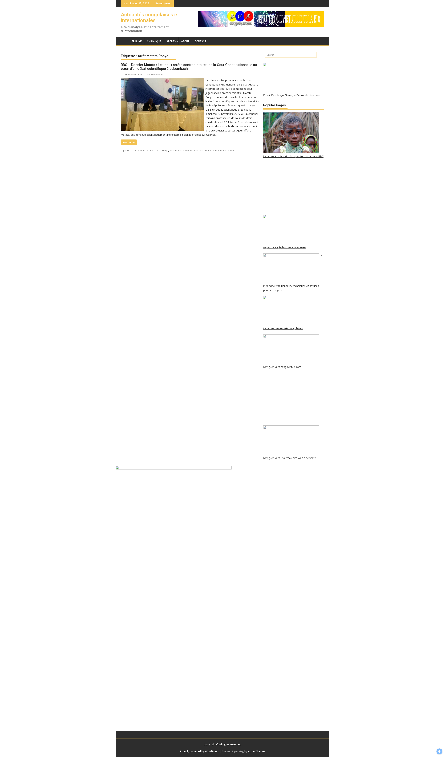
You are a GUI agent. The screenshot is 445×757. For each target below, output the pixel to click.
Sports (171, 41)
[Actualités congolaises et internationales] (124, 40)
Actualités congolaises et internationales (150, 17)
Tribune (137, 41)
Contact (200, 41)
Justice (126, 150)
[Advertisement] (293, 186)
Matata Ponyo (227, 150)
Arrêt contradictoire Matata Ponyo (151, 150)
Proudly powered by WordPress (199, 751)
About (185, 41)
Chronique (154, 41)
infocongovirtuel (155, 74)
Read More (129, 142)
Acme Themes (256, 751)
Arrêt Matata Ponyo (179, 150)
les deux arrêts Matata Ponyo (204, 150)
